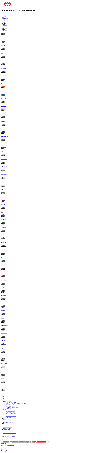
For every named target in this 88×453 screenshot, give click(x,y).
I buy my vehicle (7, 398)
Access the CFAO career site (9, 433)
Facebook (32, 442)
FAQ (4, 423)
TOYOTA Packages (10, 406)
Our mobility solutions (8, 419)
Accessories (8, 417)
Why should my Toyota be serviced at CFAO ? (16, 403)
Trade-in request (6, 429)
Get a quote (26, 442)
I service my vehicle (7, 401)
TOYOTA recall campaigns (12, 407)
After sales (5, 17)
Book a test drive (7, 428)
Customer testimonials (11, 416)
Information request (7, 427)
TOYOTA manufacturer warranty (13, 404)
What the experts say (10, 414)
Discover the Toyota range (12, 400)
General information (5, 442)
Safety (4, 418)
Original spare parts (10, 411)
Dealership (5, 18)
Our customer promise (11, 412)
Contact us (8, 408)
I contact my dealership (8, 422)
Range (4, 16)
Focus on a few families (11, 413)
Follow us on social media (9, 436)
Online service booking (11, 402)
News (4, 421)
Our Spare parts (6, 409)
